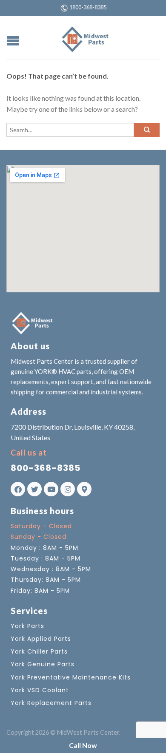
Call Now (83, 745)
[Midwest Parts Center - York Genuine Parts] (84, 37)
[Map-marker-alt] (84, 489)
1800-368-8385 (87, 7)
